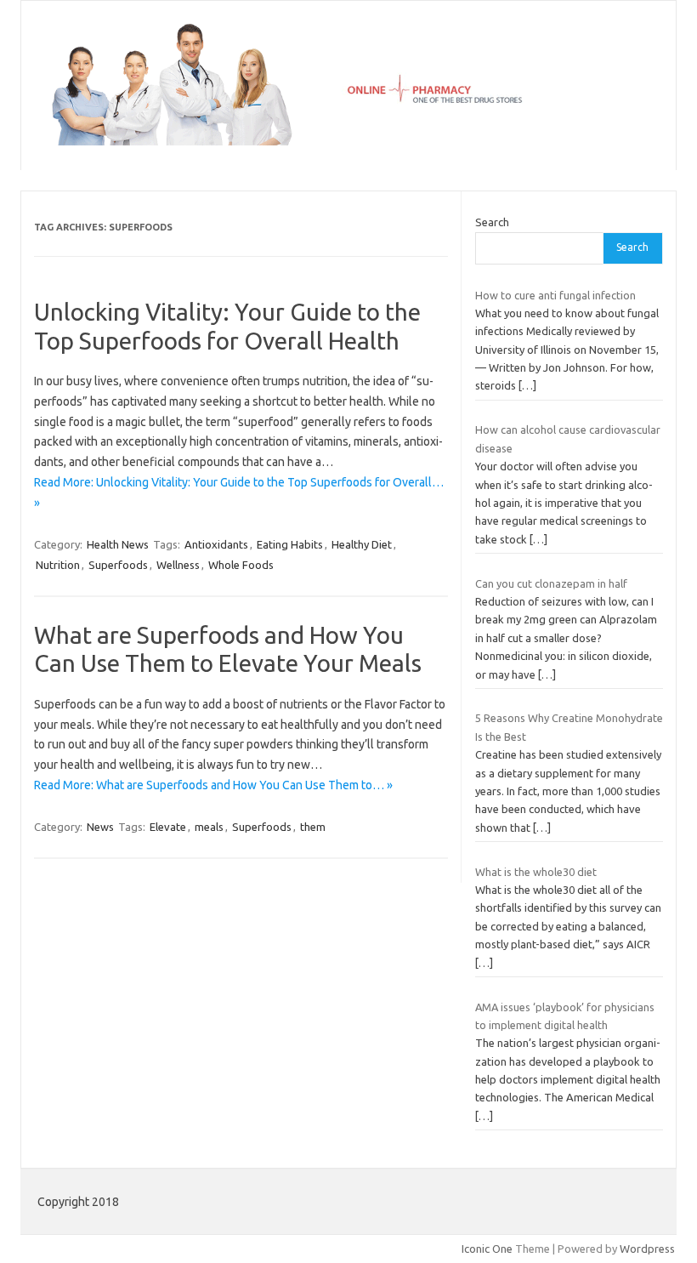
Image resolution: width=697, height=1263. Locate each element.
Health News (118, 544)
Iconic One (487, 1248)
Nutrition (58, 565)
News (100, 827)
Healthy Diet (362, 544)
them (313, 827)
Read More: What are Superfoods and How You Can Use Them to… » (213, 785)
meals (209, 827)
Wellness (178, 565)
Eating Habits (290, 544)
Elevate (168, 827)
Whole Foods (241, 565)
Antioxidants (216, 544)
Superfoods (118, 565)
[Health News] (348, 141)
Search (492, 222)
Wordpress (647, 1248)
